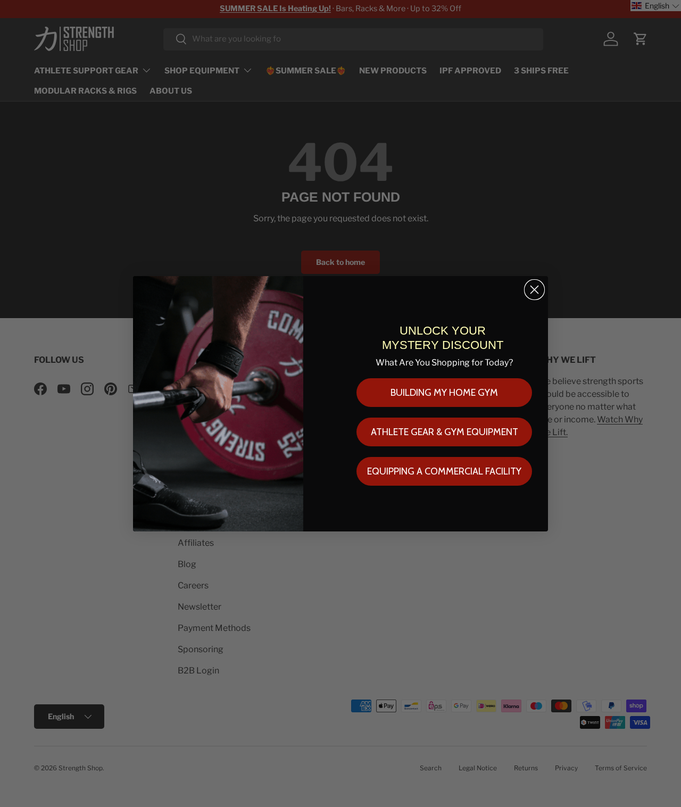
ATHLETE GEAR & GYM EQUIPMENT (444, 432)
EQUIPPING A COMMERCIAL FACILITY (444, 471)
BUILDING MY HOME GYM (444, 392)
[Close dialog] (534, 289)
